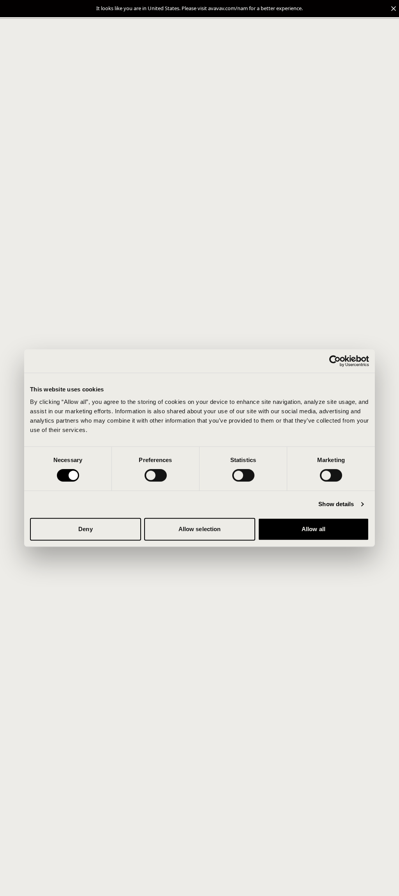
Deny (85, 529)
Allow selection (199, 529)
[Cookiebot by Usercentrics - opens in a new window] (335, 361)
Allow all (313, 529)
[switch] (156, 475)
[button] (199, 8)
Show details (336, 504)
